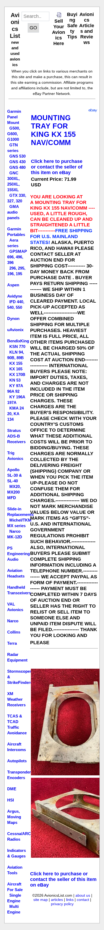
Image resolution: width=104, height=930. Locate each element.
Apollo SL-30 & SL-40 (14, 475)
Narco (12, 621)
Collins (13, 632)
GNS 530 (17, 156)
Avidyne (14, 296)
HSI (10, 800)
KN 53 (15, 380)
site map (40, 899)
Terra (12, 643)
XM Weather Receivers (16, 699)
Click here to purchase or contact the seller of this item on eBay (56, 167)
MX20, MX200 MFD (14, 492)
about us (82, 895)
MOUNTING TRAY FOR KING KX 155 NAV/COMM (53, 130)
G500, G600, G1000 (13, 134)
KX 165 (15, 369)
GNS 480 (17, 167)
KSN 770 (17, 346)
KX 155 (15, 363)
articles (57, 899)
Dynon (13, 318)
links (70, 899)
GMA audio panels (13, 212)
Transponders (20, 772)
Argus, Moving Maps (14, 817)
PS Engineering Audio (18, 554)
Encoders (16, 777)
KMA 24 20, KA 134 (15, 414)
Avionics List (15, 25)
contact (83, 899)
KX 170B (17, 374)
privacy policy (62, 904)
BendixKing (18, 341)
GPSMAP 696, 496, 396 (17, 257)
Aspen (13, 285)
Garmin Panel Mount (14, 117)
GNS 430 (17, 161)
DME (11, 789)
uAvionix (15, 329)
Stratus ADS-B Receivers (16, 436)
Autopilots (17, 761)
